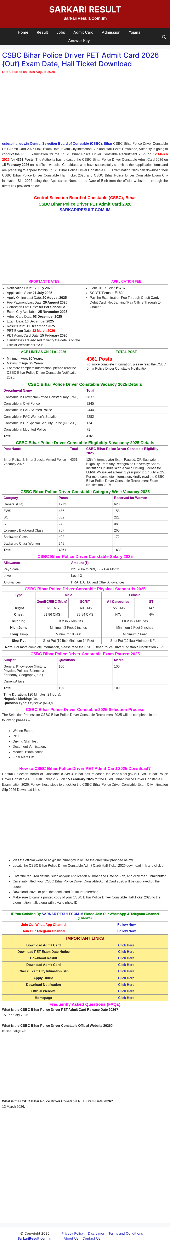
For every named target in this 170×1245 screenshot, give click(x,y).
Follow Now (126, 924)
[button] (164, 36)
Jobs (60, 32)
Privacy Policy (73, 1233)
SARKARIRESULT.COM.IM (62, 914)
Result (42, 32)
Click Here (126, 945)
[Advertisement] (85, 110)
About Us (71, 1238)
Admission (111, 32)
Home (23, 32)
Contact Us (91, 1238)
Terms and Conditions (125, 1233)
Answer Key (79, 40)
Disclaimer (96, 1233)
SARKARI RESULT (85, 9)
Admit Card (83, 32)
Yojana (134, 32)
